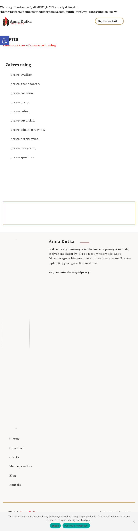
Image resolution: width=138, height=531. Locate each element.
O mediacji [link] (17, 448)
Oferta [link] (14, 457)
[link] (4, 40)
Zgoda (55, 525)
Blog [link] (12, 475)
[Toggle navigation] (77, 20)
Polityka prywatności (76, 525)
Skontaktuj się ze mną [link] (22, 193)
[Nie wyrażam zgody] (133, 521)
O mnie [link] (14, 439)
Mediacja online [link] (20, 466)
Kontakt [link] (15, 485)
